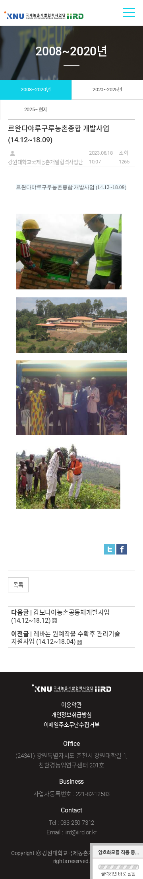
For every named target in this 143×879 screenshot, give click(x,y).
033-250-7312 (77, 822)
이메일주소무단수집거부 (72, 725)
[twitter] (109, 549)
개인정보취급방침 (71, 715)
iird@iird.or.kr (80, 832)
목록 (18, 585)
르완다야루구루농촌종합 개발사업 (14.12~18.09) (71, 187)
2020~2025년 (107, 89)
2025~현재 (36, 109)
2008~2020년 (35, 89)
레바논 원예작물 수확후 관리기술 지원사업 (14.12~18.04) (65, 637)
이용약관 (71, 705)
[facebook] (121, 549)
